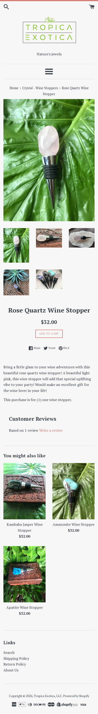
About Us (10, 670)
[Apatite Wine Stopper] (24, 574)
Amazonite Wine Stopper (74, 524)
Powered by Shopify (76, 696)
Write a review (51, 430)
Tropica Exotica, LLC (48, 696)
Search (9, 652)
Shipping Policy (16, 658)
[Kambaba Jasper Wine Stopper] (24, 491)
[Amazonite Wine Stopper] (73, 491)
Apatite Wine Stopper (24, 607)
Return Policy (14, 664)
